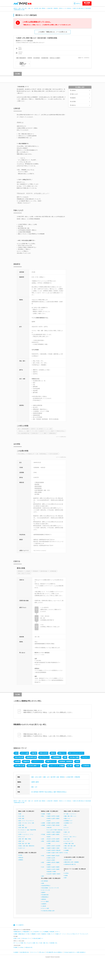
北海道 (43, 813)
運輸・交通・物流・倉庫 (70, 845)
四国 (43, 862)
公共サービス (22, 848)
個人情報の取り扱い (25, 952)
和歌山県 (58, 850)
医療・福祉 (21, 825)
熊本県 (48, 869)
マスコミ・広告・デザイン (70, 836)
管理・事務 (21, 818)
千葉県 (53, 825)
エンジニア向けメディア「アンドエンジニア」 (78, 934)
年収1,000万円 (43, 753)
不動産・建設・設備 (69, 843)
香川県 (53, 862)
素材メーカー (68, 818)
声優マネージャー (51, 761)
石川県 (53, 839)
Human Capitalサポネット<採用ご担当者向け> (75, 952)
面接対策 (44, 934)
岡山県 (57, 855)
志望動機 (46, 931)
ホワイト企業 (24, 753)
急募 (55, 792)
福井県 (57, 839)
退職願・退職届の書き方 (19, 934)
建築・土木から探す (23, 8)
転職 (15, 938)
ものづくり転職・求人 (33, 943)
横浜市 (48, 832)
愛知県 (57, 841)
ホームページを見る (39, 654)
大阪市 (53, 852)
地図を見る (37, 664)
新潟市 (48, 836)
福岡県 (33, 782)
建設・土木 (34, 787)
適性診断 (52, 931)
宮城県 (57, 816)
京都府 (53, 848)
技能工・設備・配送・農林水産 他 (26, 845)
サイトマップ (34, 952)
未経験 (77, 765)
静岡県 (53, 841)
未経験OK (44, 903)
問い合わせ (42, 952)
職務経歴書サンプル (27, 931)
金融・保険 (67, 839)
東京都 (57, 825)
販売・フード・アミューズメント (26, 820)
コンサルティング (69, 841)
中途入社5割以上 (48, 792)
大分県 (53, 869)
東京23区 (60, 829)
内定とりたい (62, 753)
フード (66, 834)
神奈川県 (49, 827)
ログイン (78, 3)
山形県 (53, 818)
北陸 (43, 839)
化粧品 (77, 761)
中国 (43, 855)
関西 (43, 848)
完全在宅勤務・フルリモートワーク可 (50, 887)
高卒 (66, 877)
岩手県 (53, 816)
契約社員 (21, 857)
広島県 (48, 857)
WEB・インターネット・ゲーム (26, 834)
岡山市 (48, 860)
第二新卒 (70, 765)
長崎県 (57, 867)
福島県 (57, 818)
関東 (65, 757)
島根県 (53, 855)
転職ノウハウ (51, 934)
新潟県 (48, 834)
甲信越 (43, 834)
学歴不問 (41, 792)
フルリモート (85, 757)
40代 (16, 753)
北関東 (43, 823)
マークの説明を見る (61, 436)
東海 (43, 841)
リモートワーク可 (46, 890)
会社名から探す (68, 859)
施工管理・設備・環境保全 (40, 8)
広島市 (53, 860)
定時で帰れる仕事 (19, 765)
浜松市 (53, 845)
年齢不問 (34, 753)
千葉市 (55, 829)
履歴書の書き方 (17, 931)
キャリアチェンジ (44, 757)
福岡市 (37, 782)
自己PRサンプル (38, 931)
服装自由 (44, 899)
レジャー (67, 829)
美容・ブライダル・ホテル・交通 (26, 823)
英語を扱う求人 (29, 947)
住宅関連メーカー (69, 820)
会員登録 (87, 3)
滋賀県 (48, 848)
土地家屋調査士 (56, 757)
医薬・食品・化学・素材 (24, 843)
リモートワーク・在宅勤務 (57, 765)
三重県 (48, 843)
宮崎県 (57, 869)
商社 (66, 825)
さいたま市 (49, 829)
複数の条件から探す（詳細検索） (72, 862)
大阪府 (57, 848)
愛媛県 (57, 862)
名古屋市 (58, 845)
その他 (66, 852)
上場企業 (44, 906)
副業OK (43, 892)
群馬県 (57, 823)
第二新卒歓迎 (34, 792)
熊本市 (58, 873)
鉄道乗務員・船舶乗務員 (65, 761)
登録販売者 (26, 761)
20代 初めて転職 (74, 757)
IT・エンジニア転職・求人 (20, 943)
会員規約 (16, 952)
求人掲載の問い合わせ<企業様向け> (55, 952)
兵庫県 (48, 850)
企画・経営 (21, 816)
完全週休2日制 (45, 894)
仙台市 (48, 820)
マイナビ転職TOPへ (19, 925)
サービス (67, 827)
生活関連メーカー (69, 823)
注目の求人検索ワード (33, 765)
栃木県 (53, 823)
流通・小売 (67, 832)
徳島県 (48, 862)
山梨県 (53, 834)
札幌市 (48, 813)
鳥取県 (48, 855)
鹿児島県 (49, 871)
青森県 (48, 816)
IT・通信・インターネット (70, 813)
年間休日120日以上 (62, 792)
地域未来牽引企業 (31, 757)
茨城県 (48, 823)
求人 (20, 938)
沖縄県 (54, 871)
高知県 (48, 864)
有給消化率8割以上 (46, 885)
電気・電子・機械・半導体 (25, 839)
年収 (28, 934)
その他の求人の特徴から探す (48, 910)
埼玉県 (48, 825)
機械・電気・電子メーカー (70, 816)
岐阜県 (48, 841)
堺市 (57, 852)
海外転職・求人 (53, 943)
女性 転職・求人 (44, 943)
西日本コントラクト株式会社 (65, 8)
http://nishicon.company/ (39, 550)
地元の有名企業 (19, 757)
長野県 (57, 834)
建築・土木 (30, 8)
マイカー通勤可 (45, 901)
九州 (43, 867)
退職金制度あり (45, 897)
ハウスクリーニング (38, 761)
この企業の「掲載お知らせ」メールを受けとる (52, 32)
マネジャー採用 (45, 908)
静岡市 (48, 845)
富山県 (48, 839)
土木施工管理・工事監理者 (52, 8)
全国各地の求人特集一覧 (70, 864)
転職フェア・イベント (61, 934)
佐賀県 (53, 867)
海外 (43, 876)
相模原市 (58, 832)
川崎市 (53, 832)
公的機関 (67, 850)
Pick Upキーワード (27, 938)
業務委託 (21, 859)
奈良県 (53, 850)
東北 (43, 816)
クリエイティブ (22, 832)
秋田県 (48, 818)
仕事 (39, 934)
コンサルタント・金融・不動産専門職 (27, 829)
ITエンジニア (22, 836)
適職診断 (34, 934)
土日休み (67, 873)
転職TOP (15, 8)
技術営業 (17, 761)
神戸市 (61, 852)
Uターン (58, 931)
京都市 (48, 852)
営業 (20, 813)
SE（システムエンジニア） (76, 753)
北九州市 (49, 873)
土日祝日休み (86, 765)
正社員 (45, 765)
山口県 (53, 857)
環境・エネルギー (69, 848)
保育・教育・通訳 (23, 827)
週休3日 (53, 753)
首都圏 (43, 825)
